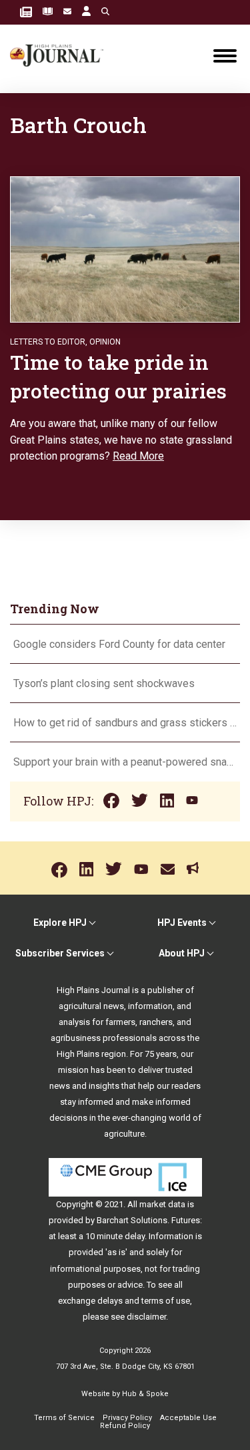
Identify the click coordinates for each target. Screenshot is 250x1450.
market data (162, 1204)
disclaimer (146, 1317)
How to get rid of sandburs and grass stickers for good (125, 722)
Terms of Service (64, 1417)
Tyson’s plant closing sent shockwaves (104, 683)
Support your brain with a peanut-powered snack (125, 762)
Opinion (105, 342)
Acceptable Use (188, 1417)
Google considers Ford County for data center (119, 644)
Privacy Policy (127, 1417)
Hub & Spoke (145, 1393)
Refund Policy (125, 1425)
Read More (138, 456)
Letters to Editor (47, 342)
